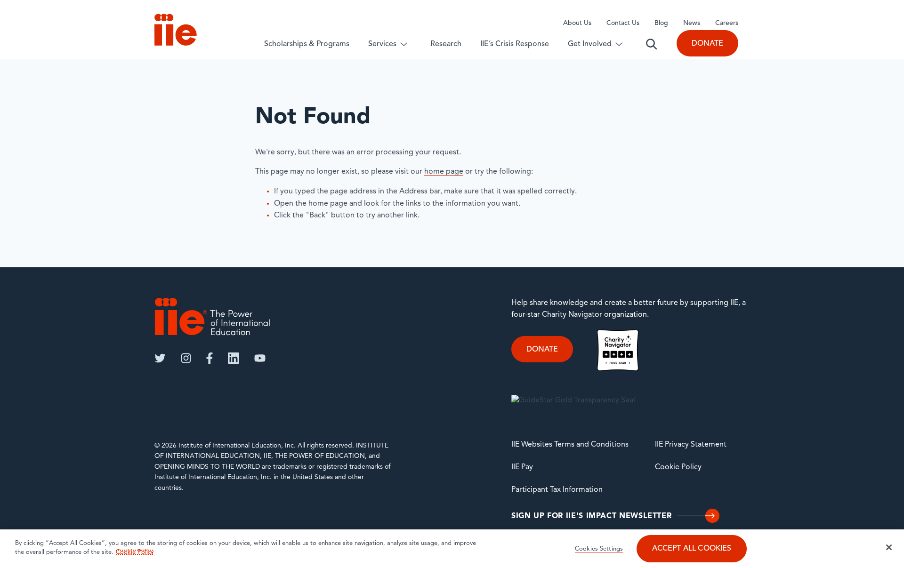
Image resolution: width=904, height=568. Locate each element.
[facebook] (209, 358)
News (691, 23)
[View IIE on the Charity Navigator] (618, 350)
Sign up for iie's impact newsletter (591, 516)
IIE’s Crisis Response (514, 44)
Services (382, 44)
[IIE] (212, 316)
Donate (707, 44)
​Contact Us (622, 23)
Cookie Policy (678, 467)
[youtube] (260, 358)
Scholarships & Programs (306, 44)
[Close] (889, 547)
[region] (452, 548)
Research (445, 44)
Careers (726, 23)
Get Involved (590, 44)
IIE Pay (522, 467)
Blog (661, 23)
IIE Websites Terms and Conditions (570, 444)
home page (443, 172)
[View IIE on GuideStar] (573, 400)
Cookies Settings (599, 549)
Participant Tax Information (557, 490)
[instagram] (186, 358)
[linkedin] (233, 358)
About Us (577, 23)
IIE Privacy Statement (690, 444)
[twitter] (160, 358)
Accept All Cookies (692, 549)
